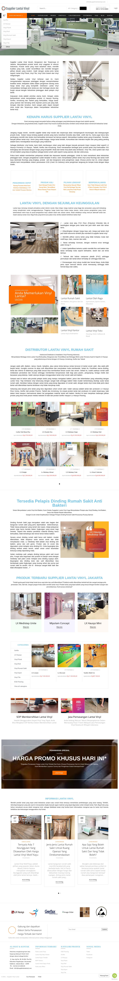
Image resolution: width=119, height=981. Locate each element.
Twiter (88, 951)
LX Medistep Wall (95, 432)
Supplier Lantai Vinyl (18, 62)
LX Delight (23, 472)
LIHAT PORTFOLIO (76, 87)
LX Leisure (35, 673)
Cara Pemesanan (30, 976)
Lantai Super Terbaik (41, 957)
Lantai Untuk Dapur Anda (42, 963)
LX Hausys (64, 957)
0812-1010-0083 (102, 9)
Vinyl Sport (64, 969)
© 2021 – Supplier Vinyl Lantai (10, 976)
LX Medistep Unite (71, 472)
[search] (83, 8)
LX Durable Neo (47, 432)
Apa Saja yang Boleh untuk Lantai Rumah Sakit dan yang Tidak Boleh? (93, 849)
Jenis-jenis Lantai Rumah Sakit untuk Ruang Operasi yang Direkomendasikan (59, 849)
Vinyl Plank (64, 960)
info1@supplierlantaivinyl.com (95, 2)
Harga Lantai (26, 841)
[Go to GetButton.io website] (115, 979)
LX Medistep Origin (72, 432)
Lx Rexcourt (61, 673)
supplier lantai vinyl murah (46, 133)
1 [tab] (59, 483)
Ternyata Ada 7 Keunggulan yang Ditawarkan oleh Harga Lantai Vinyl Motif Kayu (26, 849)
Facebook (89, 954)
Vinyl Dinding (93, 510)
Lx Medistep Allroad (47, 472)
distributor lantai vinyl (57, 807)
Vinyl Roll (63, 963)
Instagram (89, 957)
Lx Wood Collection (96, 472)
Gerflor (63, 954)
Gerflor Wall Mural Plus (23, 432)
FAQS (39, 976)
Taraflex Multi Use (89, 673)
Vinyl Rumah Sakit (66, 966)
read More (25, 879)
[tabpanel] (23, 442)
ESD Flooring (65, 951)
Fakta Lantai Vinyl (40, 951)
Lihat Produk (19, 299)
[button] (12, 325)
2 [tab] (60, 893)
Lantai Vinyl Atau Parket (42, 954)
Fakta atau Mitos (40, 966)
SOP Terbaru (39, 960)
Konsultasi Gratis (101, 7)
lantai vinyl (77, 215)
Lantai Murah (59, 841)
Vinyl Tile (63, 972)
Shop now (26, 627)
